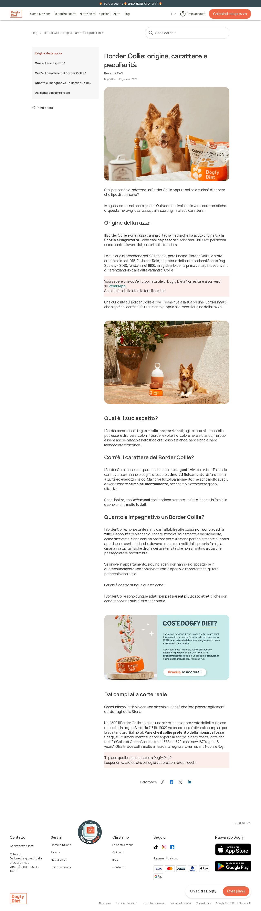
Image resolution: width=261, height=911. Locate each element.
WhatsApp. (118, 286)
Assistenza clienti (22, 846)
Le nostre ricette (65, 14)
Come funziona (40, 14)
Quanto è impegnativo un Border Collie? (63, 83)
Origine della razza (48, 53)
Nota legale (105, 902)
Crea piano (236, 891)
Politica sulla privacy (180, 902)
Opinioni (104, 14)
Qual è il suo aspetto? (50, 63)
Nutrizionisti (88, 14)
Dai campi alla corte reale (52, 93)
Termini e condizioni (126, 902)
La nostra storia (123, 845)
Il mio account (196, 14)
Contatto (118, 867)
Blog (127, 14)
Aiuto (117, 14)
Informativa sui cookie (153, 902)
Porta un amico (61, 867)
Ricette (56, 852)
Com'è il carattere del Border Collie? (60, 73)
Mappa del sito (203, 902)
